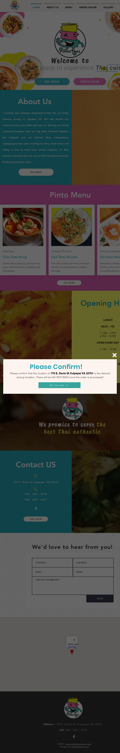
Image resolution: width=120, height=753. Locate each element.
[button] (114, 355)
